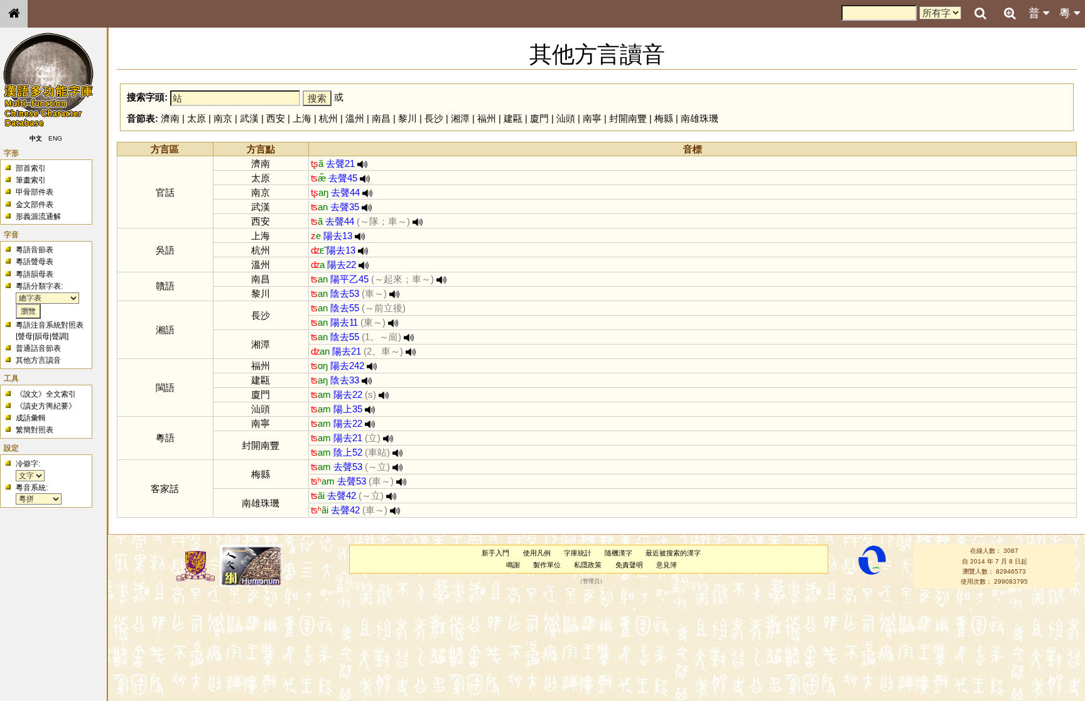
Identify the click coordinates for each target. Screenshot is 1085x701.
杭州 (328, 118)
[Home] (14, 14)
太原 (196, 118)
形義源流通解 (38, 216)
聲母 (25, 336)
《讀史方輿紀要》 (46, 406)
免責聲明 (629, 565)
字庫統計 (577, 553)
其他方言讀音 (38, 360)
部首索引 (31, 168)
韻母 (42, 336)
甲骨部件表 (34, 192)
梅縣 (663, 118)
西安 (275, 118)
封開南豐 (628, 118)
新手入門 (495, 553)
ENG (55, 138)
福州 (486, 118)
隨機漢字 (618, 553)
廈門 (539, 118)
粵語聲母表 (34, 261)
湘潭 (460, 118)
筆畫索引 (31, 180)
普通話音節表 (38, 348)
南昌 (381, 118)
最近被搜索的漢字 (673, 553)
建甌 (513, 118)
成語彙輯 (31, 418)
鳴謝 (513, 565)
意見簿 (666, 565)
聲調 (59, 336)
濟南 (170, 118)
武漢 (249, 118)
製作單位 (547, 565)
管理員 (591, 582)
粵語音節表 (34, 249)
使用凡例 (537, 553)
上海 (302, 118)
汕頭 (565, 118)
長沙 (433, 118)
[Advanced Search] (1009, 13)
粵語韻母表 (34, 274)
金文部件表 (34, 204)
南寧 (592, 118)
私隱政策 (588, 565)
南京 (222, 118)
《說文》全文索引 (46, 394)
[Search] (980, 14)
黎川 (407, 118)
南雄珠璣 (699, 118)
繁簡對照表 (34, 429)
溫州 (354, 118)
